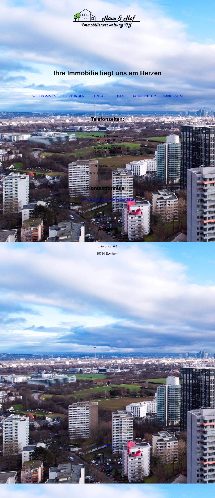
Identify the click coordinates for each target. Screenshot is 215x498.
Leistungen (74, 96)
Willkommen (44, 96)
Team (120, 96)
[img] (107, 21)
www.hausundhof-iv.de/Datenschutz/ (108, 199)
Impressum (173, 96)
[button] (107, 445)
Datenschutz (143, 96)
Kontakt (100, 96)
